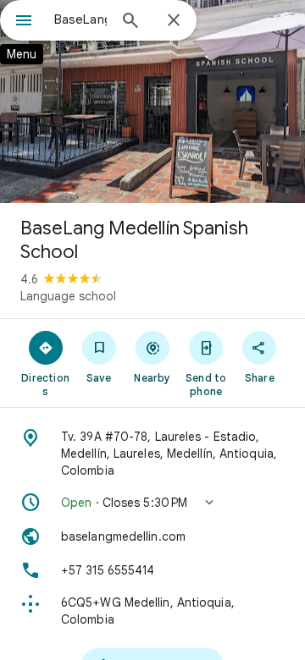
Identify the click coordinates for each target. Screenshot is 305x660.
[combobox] (80, 19)
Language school (68, 296)
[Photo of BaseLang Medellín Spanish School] (152, 101)
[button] (152, 503)
